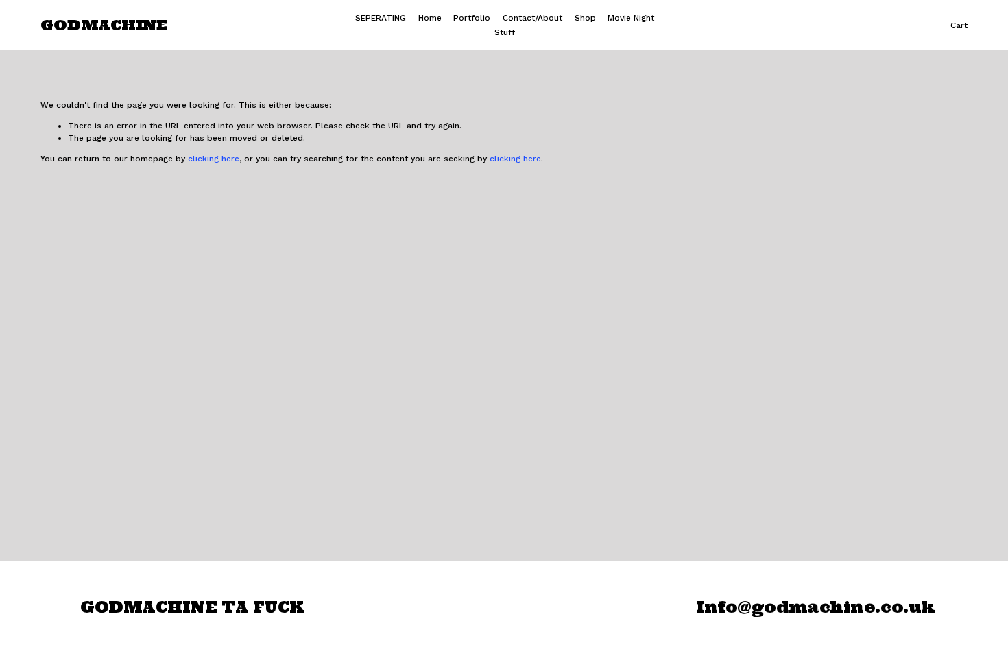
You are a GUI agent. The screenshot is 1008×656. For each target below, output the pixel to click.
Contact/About (532, 18)
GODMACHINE (103, 25)
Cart (959, 25)
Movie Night (631, 18)
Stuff (504, 32)
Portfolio (471, 18)
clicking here (213, 158)
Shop (585, 18)
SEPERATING (380, 18)
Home (430, 18)
